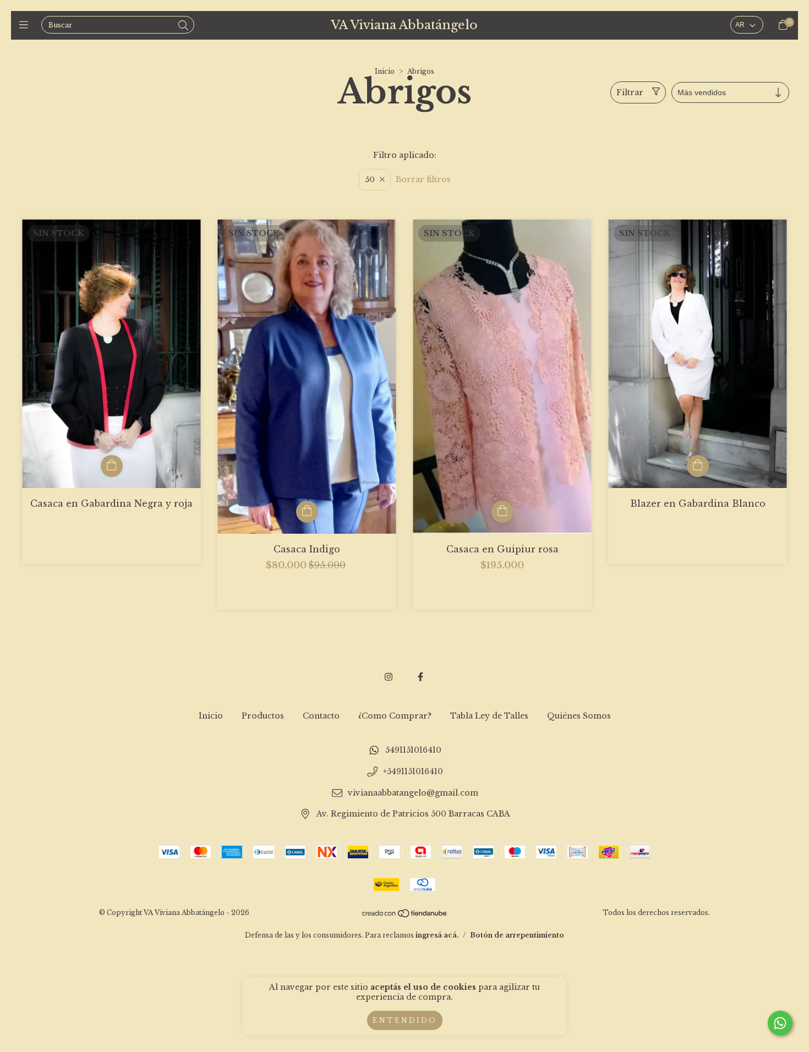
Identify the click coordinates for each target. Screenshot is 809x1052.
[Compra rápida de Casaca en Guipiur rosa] (502, 512)
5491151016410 (413, 750)
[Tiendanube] (405, 916)
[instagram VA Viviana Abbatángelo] (388, 677)
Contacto (321, 716)
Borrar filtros (423, 179)
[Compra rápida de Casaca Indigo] (307, 512)
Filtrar (629, 92)
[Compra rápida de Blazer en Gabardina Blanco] (698, 466)
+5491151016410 (413, 771)
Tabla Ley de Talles (489, 716)
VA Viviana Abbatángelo (404, 25)
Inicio (385, 71)
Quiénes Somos (579, 716)
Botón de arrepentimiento (517, 935)
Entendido (405, 1020)
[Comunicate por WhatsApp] (780, 1023)
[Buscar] (183, 25)
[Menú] (26, 25)
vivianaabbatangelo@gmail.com (413, 793)
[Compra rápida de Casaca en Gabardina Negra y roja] (112, 466)
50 (370, 179)
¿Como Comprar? (394, 716)
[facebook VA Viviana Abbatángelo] (420, 677)
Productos (263, 716)
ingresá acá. (437, 935)
